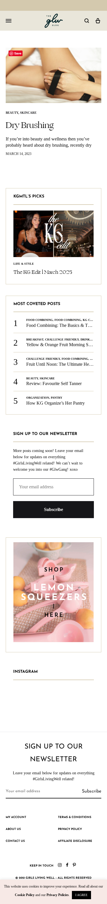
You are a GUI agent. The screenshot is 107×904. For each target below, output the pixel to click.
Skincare (28, 112)
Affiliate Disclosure (75, 841)
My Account (16, 817)
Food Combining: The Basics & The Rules (65, 325)
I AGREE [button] (81, 895)
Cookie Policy (25, 895)
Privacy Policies (58, 895)
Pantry (56, 397)
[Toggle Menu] (8, 21)
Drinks (86, 339)
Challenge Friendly (62, 339)
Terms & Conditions (74, 817)
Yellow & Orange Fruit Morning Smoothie (64, 344)
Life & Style (23, 263)
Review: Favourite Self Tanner (54, 383)
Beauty (12, 112)
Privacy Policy (70, 829)
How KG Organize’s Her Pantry (55, 403)
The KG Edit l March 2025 (42, 272)
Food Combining (39, 319)
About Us (13, 829)
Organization (37, 397)
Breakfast (34, 339)
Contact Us (15, 841)
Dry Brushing (30, 125)
